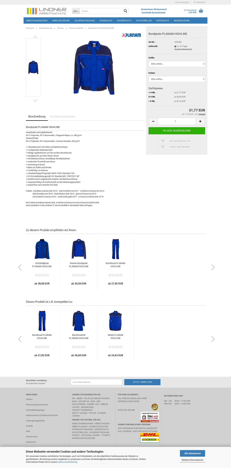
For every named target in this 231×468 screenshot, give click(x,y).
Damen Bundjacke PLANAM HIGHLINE (78, 265)
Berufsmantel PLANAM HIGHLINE (78, 336)
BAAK (74, 401)
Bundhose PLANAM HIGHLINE (115, 265)
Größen (29, 399)
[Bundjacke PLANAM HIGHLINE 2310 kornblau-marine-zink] (94, 67)
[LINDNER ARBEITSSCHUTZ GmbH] (46, 11)
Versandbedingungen (35, 410)
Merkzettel (200, 2)
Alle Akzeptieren (192, 453)
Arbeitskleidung (61, 20)
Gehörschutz (124, 20)
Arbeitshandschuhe (36, 20)
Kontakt (29, 426)
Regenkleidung (182, 20)
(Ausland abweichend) (183, 49)
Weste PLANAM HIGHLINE (115, 336)
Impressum (31, 442)
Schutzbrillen (144, 20)
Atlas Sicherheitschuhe (97, 398)
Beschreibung (36, 116)
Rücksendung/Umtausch (37, 404)
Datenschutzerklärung (67, 462)
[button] (35, 37)
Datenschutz (31, 436)
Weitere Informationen (192, 460)
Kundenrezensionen (62, 116)
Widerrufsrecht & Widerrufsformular (42, 415)
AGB (28, 431)
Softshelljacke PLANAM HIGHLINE (42, 265)
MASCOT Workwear (82, 410)
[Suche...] (126, 11)
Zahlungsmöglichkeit (35, 421)
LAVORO (76, 407)
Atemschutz (105, 20)
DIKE (93, 401)
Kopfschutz (162, 20)
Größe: (151, 58)
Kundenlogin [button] (183, 2)
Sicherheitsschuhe (84, 20)
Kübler (104, 404)
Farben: (151, 73)
